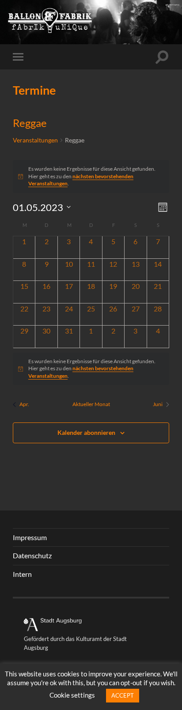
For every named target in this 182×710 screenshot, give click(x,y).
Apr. (24, 404)
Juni (158, 404)
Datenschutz (32, 555)
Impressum (30, 537)
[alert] (91, 369)
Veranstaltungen (35, 140)
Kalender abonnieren (86, 432)
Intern (22, 574)
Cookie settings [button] (72, 695)
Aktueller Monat (91, 404)
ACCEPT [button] (122, 695)
